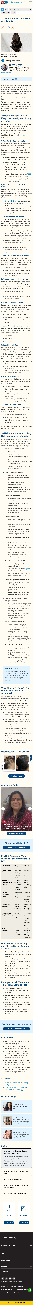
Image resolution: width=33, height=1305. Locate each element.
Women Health (27, 9)
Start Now (24, 1222)
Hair (6, 9)
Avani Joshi (7, 824)
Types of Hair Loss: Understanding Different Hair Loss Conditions (21, 1135)
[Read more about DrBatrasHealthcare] (6, 27)
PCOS (29, 174)
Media (3, 1286)
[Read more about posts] (9, 27)
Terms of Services (6, 1292)
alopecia (27, 569)
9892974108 (17, 2)
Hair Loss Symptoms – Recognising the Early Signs (20, 1106)
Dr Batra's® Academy (21, 1289)
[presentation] (3, 763)
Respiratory (17, 9)
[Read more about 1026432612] (16, 809)
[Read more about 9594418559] (30, 1291)
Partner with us (11, 1286)
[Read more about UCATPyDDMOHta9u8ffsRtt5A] (12, 27)
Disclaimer (4, 1296)
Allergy (13, 12)
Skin (11, 9)
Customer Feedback (7, 1289)
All (3, 9)
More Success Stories (16, 833)
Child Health (6, 12)
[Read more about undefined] (4, 2)
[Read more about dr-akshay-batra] (5, 67)
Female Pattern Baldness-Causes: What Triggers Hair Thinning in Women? (21, 1120)
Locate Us (21, 1286)
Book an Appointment (16, 847)
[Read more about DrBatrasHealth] (6, 1278)
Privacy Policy (18, 1292)
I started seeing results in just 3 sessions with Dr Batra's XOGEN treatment (17, 827)
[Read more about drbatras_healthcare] (2, 27)
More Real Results (17, 776)
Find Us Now (9, 1222)
